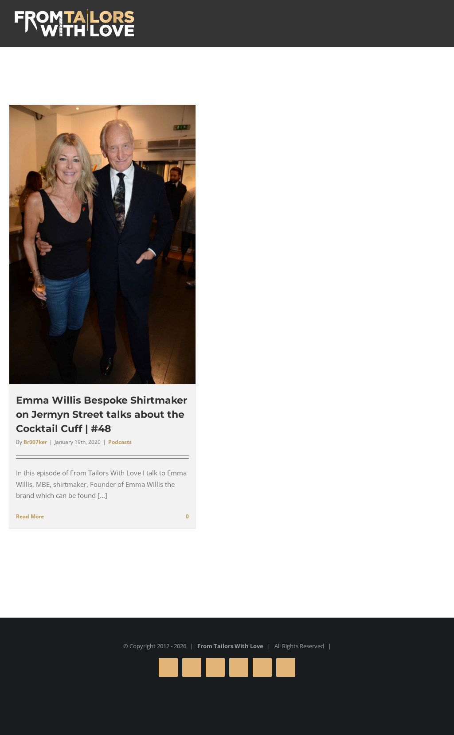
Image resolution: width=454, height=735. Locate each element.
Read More (30, 516)
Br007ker (35, 442)
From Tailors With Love (230, 646)
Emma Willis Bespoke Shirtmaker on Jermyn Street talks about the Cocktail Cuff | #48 (101, 414)
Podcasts (120, 442)
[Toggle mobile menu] (437, 22)
